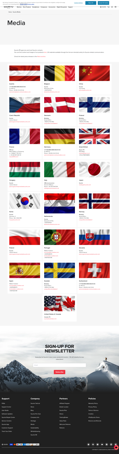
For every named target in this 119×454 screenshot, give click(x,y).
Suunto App (5, 424)
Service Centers (6, 421)
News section (41, 56)
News (32, 407)
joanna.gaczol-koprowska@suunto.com (19, 121)
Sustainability (35, 428)
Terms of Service (93, 410)
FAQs (3, 403)
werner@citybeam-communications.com (19, 92)
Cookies (90, 414)
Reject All (90, 3)
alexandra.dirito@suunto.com (52, 92)
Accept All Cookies (103, 3)
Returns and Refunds (94, 421)
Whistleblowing (35, 431)
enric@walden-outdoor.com (51, 252)
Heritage (33, 421)
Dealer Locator (64, 407)
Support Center (6, 407)
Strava (61, 414)
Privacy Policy (92, 407)
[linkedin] (111, 444)
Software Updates (7, 414)
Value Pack (63, 421)
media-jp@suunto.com (85, 184)
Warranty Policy (93, 403)
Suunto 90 (34, 435)
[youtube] (102, 444)
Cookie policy (23, 4)
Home (10, 12)
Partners (62, 428)
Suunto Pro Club (36, 414)
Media (32, 424)
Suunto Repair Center (8, 417)
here (45, 52)
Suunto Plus (63, 410)
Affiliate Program (65, 403)
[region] (59, 3)
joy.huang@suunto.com (85, 90)
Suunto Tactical (35, 403)
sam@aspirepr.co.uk (84, 153)
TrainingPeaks (64, 417)
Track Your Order (7, 431)
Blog (32, 410)
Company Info (35, 417)
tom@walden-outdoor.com (51, 255)
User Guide (5, 410)
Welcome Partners (65, 424)
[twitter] (97, 444)
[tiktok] (106, 444)
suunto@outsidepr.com (50, 318)
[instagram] (88, 444)
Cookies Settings (78, 3)
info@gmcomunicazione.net (51, 188)
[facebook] (93, 444)
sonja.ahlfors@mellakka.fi (50, 123)
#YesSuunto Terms (94, 417)
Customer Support (7, 428)
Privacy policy (30, 4)
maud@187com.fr (13, 156)
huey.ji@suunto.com (14, 219)
